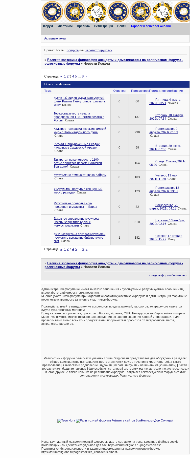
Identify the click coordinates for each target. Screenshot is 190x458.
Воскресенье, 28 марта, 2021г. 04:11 (163, 206)
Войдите (73, 50)
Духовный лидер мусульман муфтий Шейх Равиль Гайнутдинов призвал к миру (79, 101)
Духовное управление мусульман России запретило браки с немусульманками (77, 222)
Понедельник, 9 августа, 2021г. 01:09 (163, 130)
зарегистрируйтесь (98, 50)
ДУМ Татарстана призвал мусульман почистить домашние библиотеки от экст (79, 237)
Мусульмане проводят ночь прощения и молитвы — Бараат (76, 205)
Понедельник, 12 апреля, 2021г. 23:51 (164, 189)
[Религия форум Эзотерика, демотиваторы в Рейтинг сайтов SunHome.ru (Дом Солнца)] (124, 420)
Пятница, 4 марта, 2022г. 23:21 (165, 101)
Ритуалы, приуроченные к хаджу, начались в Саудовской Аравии (77, 145)
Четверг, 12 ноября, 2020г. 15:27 (166, 237)
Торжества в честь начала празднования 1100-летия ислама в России (79, 117)
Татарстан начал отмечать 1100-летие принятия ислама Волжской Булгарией (78, 163)
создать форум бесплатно (168, 275)
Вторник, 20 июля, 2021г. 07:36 (165, 147)
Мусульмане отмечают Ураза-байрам (80, 175)
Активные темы (55, 38)
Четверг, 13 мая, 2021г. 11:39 (163, 177)
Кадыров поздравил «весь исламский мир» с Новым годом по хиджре (80, 130)
